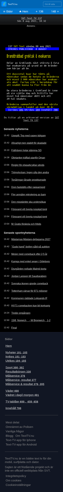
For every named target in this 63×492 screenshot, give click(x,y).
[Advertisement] (31, 34)
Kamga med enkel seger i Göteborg (27, 251)
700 (53, 101)
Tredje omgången (19, 302)
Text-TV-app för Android (21, 434)
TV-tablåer (22, 391)
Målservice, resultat (21, 369)
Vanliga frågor (15, 420)
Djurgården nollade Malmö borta (26, 258)
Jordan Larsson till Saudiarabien (26, 265)
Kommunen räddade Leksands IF (26, 288)
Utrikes (16, 350)
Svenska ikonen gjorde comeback (26, 273)
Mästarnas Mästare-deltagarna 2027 (28, 229)
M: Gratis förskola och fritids (23, 214)
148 (54, 11)
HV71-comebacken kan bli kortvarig (27, 295)
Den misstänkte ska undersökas (25, 192)
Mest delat (12, 412)
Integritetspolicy (16, 465)
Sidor (9, 11)
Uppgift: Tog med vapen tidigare (25, 125)
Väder (12, 380)
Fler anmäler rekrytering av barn (26, 184)
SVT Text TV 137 (31, 18)
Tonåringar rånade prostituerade (26, 170)
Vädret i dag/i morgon (22, 384)
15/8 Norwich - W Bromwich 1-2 (28, 310)
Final (12, 317)
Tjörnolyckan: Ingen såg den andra (27, 162)
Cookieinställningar (18, 474)
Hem (25, 11)
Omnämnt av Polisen (19, 416)
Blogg (9, 425)
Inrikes (16, 346)
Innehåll (13, 397)
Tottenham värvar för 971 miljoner (26, 280)
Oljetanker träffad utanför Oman (25, 148)
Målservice (15, 365)
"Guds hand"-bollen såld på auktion (27, 236)
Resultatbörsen (18, 361)
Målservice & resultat (25, 373)
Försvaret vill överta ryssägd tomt (26, 199)
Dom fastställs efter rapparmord (25, 177)
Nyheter (16, 342)
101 (22, 101)
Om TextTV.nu (24, 425)
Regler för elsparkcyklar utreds (25, 155)
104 (37, 101)
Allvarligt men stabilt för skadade (26, 133)
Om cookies (13, 470)
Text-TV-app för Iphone (21, 429)
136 (40, 11)
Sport (15, 356)
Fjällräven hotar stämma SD (23, 140)
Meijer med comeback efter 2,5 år (26, 243)
